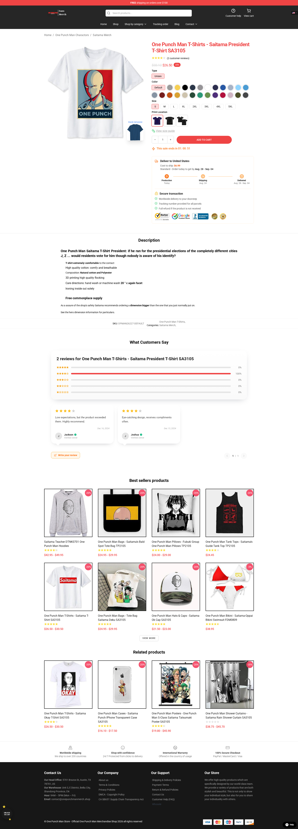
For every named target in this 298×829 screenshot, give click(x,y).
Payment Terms (160, 784)
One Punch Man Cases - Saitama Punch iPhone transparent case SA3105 (118, 717)
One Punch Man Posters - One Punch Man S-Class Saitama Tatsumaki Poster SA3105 (174, 717)
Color (155, 81)
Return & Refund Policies (165, 789)
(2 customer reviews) (178, 58)
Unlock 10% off (7, 814)
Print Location (159, 112)
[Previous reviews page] (227, 456)
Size (154, 101)
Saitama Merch (102, 35)
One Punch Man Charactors (72, 35)
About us (103, 780)
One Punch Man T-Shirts (172, 321)
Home (47, 35)
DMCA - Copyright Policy (112, 794)
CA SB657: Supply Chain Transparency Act (121, 799)
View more (149, 638)
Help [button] (292, 824)
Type (154, 70)
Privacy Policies (107, 789)
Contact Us (158, 794)
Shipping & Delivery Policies (166, 780)
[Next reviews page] (244, 456)
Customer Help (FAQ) (163, 799)
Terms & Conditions (109, 784)
